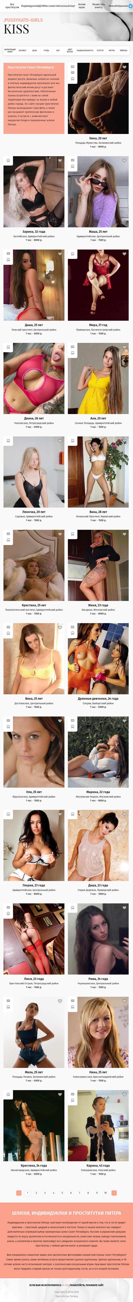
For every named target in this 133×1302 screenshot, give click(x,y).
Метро (112, 50)
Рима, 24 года (98, 979)
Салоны (63, 6)
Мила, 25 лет (34, 1072)
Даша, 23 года (98, 885)
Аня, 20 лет (98, 418)
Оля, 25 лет (34, 792)
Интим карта (81, 6)
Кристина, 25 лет (34, 605)
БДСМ (41, 6)
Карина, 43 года (98, 1166)
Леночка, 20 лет (33, 512)
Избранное (121, 6)
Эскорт (71, 6)
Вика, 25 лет (34, 699)
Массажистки (51, 6)
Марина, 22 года (98, 792)
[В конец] (114, 1193)
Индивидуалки (29, 6)
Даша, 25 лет (34, 325)
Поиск (112, 6)
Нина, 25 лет (98, 1072)
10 (105, 1192)
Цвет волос (70, 50)
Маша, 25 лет (98, 232)
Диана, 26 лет (34, 418)
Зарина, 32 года (34, 232)
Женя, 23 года (98, 605)
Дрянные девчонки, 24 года (98, 699)
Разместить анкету (98, 6)
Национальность (85, 50)
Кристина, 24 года (34, 1166)
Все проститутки (12, 6)
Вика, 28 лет (98, 512)
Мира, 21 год (98, 325)
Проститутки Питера (66, 1296)
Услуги (100, 50)
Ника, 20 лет (98, 138)
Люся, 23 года (34, 979)
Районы (123, 50)
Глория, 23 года (34, 885)
